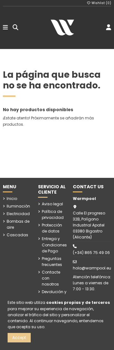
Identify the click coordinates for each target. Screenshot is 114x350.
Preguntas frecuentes (52, 261)
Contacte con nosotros (51, 278)
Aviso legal (52, 204)
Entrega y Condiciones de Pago (54, 244)
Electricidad (18, 213)
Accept (19, 337)
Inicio (12, 198)
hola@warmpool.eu (92, 268)
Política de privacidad (53, 214)
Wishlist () (101, 3)
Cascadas (17, 235)
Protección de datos (52, 228)
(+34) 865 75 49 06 (91, 252)
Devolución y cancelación (54, 294)
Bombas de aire (18, 224)
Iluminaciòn (18, 206)
